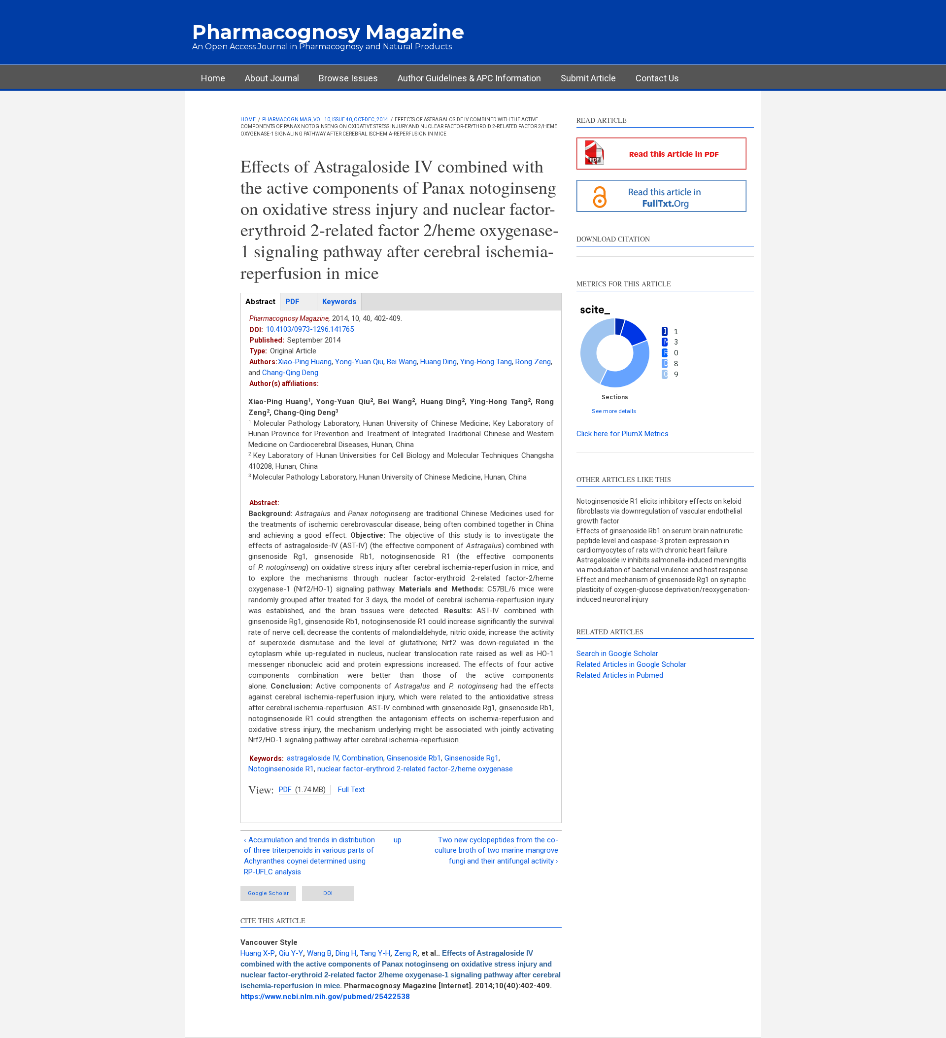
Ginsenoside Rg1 (471, 758)
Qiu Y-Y (291, 953)
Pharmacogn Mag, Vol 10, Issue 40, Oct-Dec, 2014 (325, 119)
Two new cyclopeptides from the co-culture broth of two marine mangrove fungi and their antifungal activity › (496, 850)
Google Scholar (268, 893)
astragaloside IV (312, 758)
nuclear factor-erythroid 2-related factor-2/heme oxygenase (415, 768)
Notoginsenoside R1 (281, 768)
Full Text (351, 789)
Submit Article (588, 78)
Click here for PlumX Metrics (622, 433)
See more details (614, 411)
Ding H (346, 953)
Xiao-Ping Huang (305, 361)
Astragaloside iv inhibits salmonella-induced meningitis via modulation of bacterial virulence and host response (662, 565)
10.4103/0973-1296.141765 (310, 329)
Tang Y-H (375, 953)
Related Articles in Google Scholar (631, 664)
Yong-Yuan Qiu (359, 361)
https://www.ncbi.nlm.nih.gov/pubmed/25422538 (325, 996)
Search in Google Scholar (617, 653)
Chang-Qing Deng (290, 372)
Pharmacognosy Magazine (328, 32)
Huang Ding (438, 361)
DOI (328, 893)
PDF (285, 789)
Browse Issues (348, 78)
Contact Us (657, 78)
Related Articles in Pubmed (619, 675)
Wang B (319, 953)
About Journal (272, 78)
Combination (362, 758)
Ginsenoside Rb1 (414, 758)
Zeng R (405, 953)
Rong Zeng (533, 361)
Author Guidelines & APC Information (469, 78)
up (398, 839)
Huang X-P (257, 953)
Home (213, 78)
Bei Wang (402, 361)
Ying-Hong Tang (486, 361)
